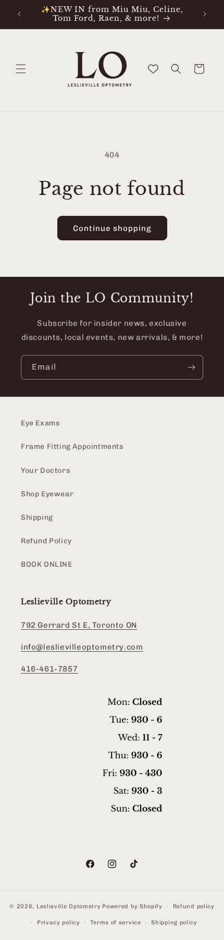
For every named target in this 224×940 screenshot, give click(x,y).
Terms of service (115, 922)
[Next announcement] (204, 14)
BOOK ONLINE (46, 564)
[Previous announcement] (19, 14)
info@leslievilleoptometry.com (82, 647)
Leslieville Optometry (68, 906)
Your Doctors (45, 470)
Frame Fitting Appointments (72, 446)
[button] (20, 68)
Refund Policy (46, 540)
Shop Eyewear (47, 494)
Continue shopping (112, 228)
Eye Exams (40, 423)
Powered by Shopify (132, 906)
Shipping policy (174, 922)
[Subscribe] (191, 367)
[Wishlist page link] (153, 69)
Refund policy (194, 906)
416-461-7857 (49, 669)
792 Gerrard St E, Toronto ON (79, 625)
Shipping (37, 517)
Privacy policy (58, 922)
